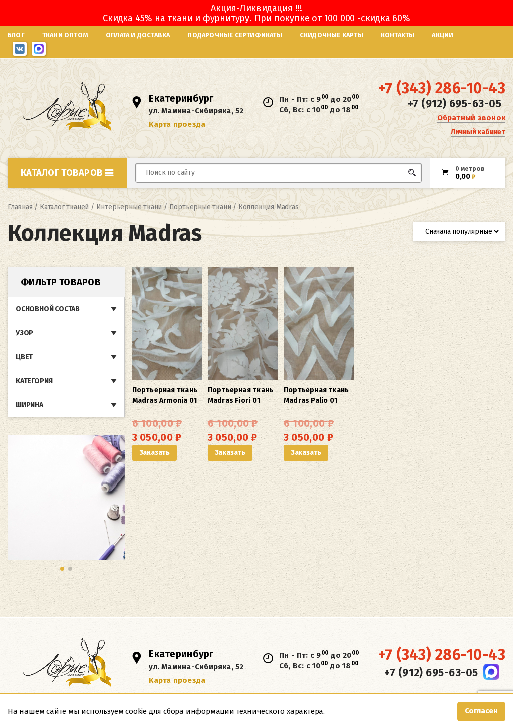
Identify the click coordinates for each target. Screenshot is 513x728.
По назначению (78, 194)
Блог (16, 35)
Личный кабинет (478, 132)
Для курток (273, 191)
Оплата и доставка (138, 35)
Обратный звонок (471, 117)
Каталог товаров (62, 172)
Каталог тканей (64, 207)
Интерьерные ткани (129, 207)
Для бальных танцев (401, 191)
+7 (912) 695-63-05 (454, 103)
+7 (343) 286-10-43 (441, 88)
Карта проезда (177, 124)
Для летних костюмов (183, 196)
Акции (442, 35)
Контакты (398, 35)
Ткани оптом (65, 35)
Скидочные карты (331, 35)
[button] (62, 569)
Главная (20, 207)
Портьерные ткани (200, 207)
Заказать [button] (154, 452)
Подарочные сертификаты (234, 35)
